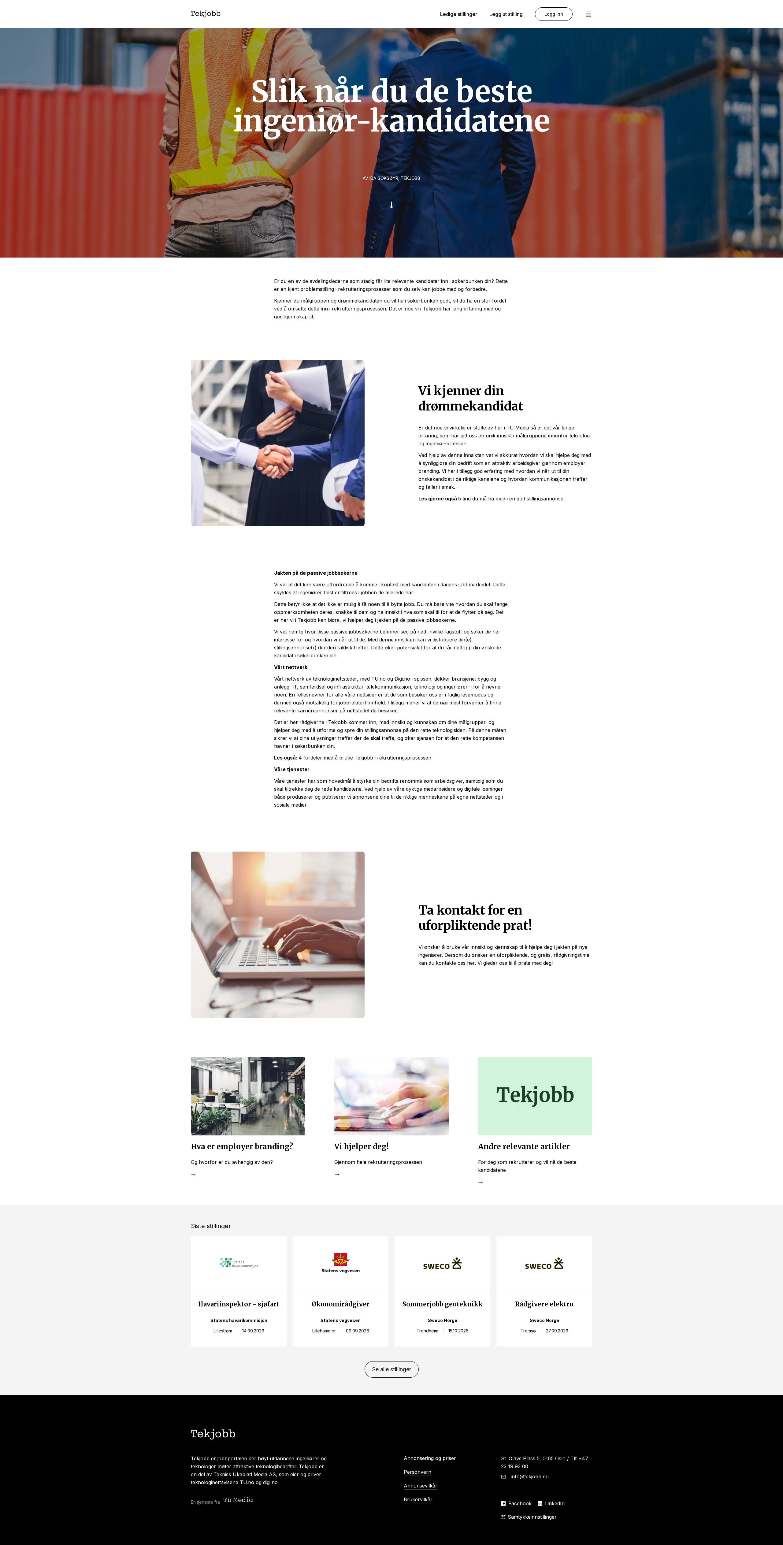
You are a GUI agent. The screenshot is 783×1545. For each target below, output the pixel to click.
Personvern (417, 1472)
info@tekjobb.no (530, 1476)
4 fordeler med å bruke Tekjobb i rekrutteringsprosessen (365, 758)
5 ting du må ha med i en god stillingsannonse (510, 499)
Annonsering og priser (430, 1458)
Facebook (520, 1503)
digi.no (270, 1482)
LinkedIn (555, 1503)
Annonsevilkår (420, 1486)
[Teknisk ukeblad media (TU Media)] (239, 1500)
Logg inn (553, 14)
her (471, 963)
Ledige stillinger (458, 14)
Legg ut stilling (506, 14)
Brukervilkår (418, 1499)
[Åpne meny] (588, 14)
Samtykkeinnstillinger (532, 1517)
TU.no (247, 1482)
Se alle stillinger (391, 1369)
